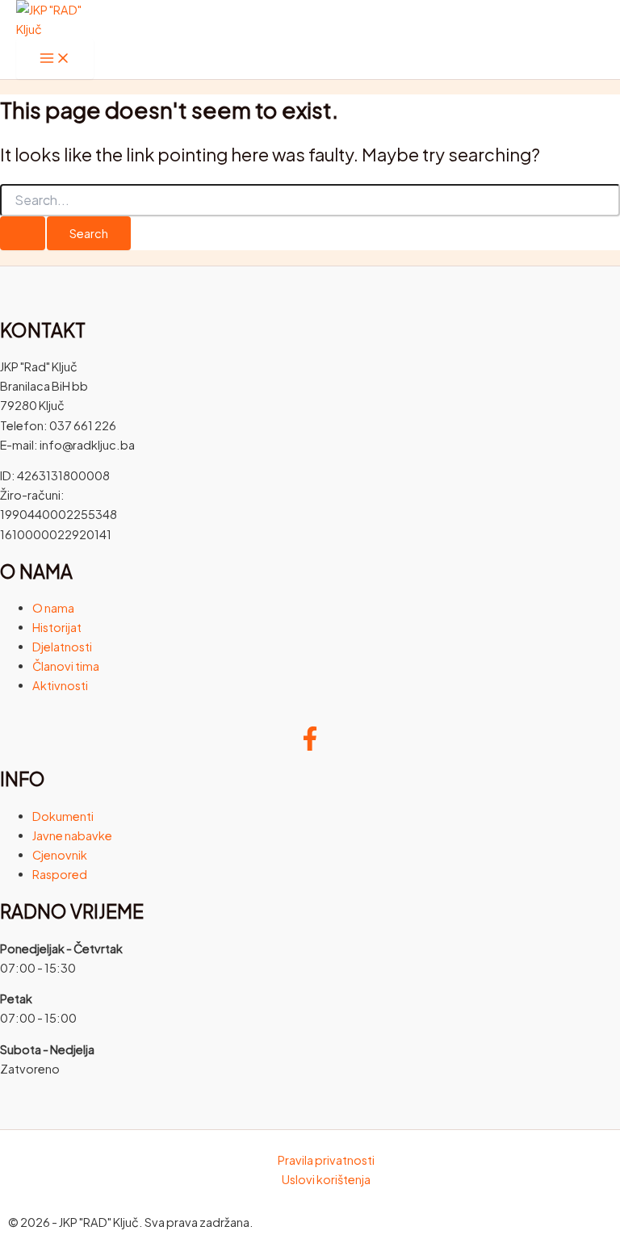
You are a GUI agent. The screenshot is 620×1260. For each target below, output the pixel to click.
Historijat (57, 627)
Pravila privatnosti (326, 1160)
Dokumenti (63, 816)
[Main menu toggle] (55, 59)
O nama (53, 608)
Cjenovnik (59, 855)
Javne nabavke (72, 835)
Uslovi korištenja (326, 1179)
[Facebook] (310, 746)
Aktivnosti (60, 685)
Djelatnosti (62, 646)
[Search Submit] (22, 233)
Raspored (59, 874)
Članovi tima (65, 666)
